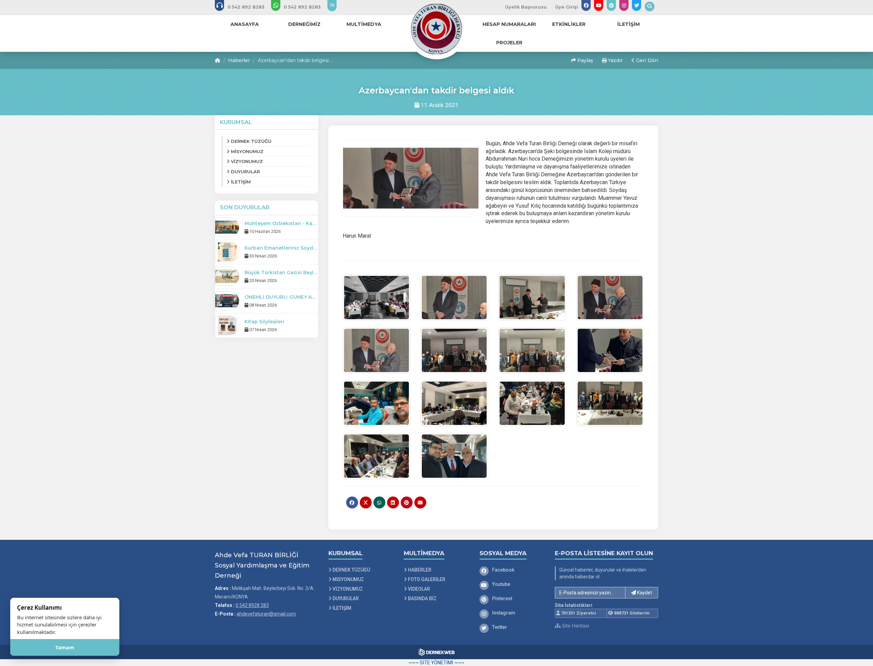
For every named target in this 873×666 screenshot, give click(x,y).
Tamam (64, 647)
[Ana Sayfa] (436, 28)
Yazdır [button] (615, 60)
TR (332, 5)
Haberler (239, 60)
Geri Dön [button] (646, 60)
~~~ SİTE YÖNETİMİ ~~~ (436, 662)
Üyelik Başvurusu (526, 7)
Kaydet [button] (644, 592)
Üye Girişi (566, 7)
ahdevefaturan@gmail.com (266, 614)
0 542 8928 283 (252, 605)
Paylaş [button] (584, 60)
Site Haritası (575, 626)
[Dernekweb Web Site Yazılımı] (436, 652)
